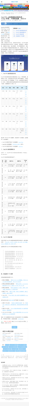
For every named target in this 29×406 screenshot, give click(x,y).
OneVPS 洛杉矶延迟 (13, 346)
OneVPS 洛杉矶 (22, 51)
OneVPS (3, 27)
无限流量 (17, 350)
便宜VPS (12, 12)
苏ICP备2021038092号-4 (19, 399)
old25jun (21, 146)
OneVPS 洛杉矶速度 (7, 348)
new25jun (21, 142)
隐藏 (19, 28)
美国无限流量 (23, 350)
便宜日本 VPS (5, 350)
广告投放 (12, 399)
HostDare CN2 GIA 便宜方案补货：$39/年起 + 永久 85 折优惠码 (22, 358)
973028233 (4, 334)
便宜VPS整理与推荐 (17, 303)
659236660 (9, 340)
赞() (15, 327)
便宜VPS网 (14, 1)
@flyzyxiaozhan (17, 334)
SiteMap (23, 398)
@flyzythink (16, 337)
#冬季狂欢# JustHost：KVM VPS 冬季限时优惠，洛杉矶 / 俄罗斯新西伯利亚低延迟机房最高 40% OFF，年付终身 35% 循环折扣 (15, 367)
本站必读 (8, 399)
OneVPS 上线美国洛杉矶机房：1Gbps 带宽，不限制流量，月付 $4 (13, 18)
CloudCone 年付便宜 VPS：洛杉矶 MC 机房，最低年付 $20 (7, 357)
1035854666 (21, 318)
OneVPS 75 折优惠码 (22, 344)
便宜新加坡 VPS (22, 348)
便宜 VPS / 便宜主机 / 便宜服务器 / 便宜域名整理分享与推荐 (15, 304)
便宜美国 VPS (12, 350)
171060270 (16, 340)
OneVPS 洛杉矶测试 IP (9, 149)
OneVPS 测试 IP (15, 348)
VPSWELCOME (16, 144)
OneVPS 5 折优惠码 (7, 144)
